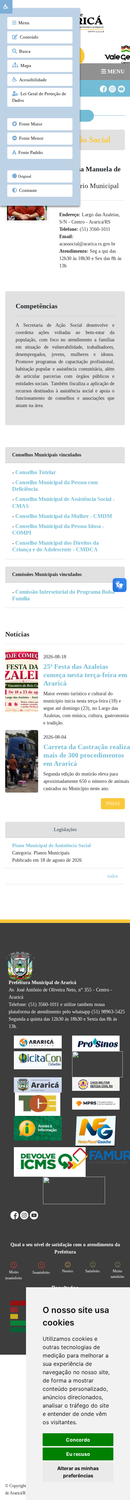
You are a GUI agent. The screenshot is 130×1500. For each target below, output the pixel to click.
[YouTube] (121, 86)
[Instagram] (112, 86)
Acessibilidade (32, 80)
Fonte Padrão (29, 152)
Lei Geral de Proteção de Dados (39, 97)
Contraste (27, 190)
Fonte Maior (29, 124)
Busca (24, 51)
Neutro (67, 1271)
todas (113, 803)
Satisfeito (92, 1271)
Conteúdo (28, 37)
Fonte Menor (30, 138)
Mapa (24, 65)
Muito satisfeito (117, 1274)
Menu (22, 23)
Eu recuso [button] (78, 1454)
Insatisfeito (41, 1272)
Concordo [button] (78, 1440)
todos (112, 876)
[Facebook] (103, 86)
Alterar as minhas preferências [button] (78, 1471)
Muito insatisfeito (13, 1275)
